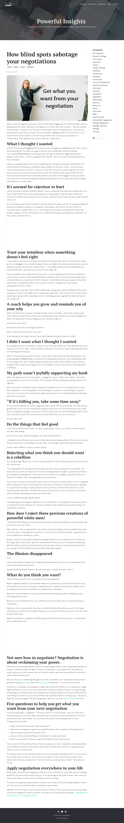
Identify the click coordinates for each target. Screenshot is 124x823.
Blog (109, 4)
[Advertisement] (47, 234)
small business (30, 67)
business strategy (99, 56)
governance (97, 79)
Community (92, 4)
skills (95, 114)
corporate (96, 62)
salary (95, 108)
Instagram (19, 264)
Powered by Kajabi (62, 818)
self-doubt (97, 111)
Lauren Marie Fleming (20, 154)
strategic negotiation (101, 123)
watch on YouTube (70, 699)
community (97, 59)
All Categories (98, 53)
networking (97, 100)
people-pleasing (44, 683)
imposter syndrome (100, 85)
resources (23, 67)
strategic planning (99, 126)
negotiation (16, 67)
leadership (97, 94)
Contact (115, 4)
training (96, 132)
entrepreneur (98, 74)
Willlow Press (27, 359)
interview (96, 91)
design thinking (99, 68)
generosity (26, 683)
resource (96, 103)
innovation (97, 88)
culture (95, 65)
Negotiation (102, 4)
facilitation (97, 77)
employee (9, 67)
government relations (101, 82)
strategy (96, 129)
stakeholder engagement (102, 120)
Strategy (83, 4)
